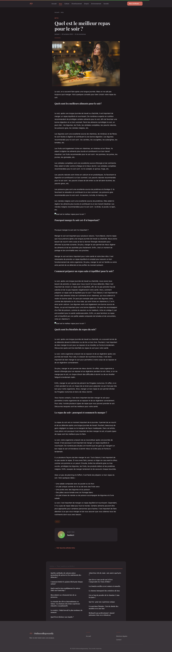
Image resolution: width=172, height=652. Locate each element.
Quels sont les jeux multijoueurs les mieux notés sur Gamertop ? (65, 589)
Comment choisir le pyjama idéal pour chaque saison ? (67, 583)
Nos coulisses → (135, 3)
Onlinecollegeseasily (44, 633)
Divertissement (77, 3)
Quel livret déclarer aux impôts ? (62, 617)
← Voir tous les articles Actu (65, 548)
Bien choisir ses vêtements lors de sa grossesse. (63, 596)
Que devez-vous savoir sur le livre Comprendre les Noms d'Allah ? (101, 581)
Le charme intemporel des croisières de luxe (104, 591)
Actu (60, 3)
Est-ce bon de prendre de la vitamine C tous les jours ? (104, 596)
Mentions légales (121, 636)
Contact (118, 639)
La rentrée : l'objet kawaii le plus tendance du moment (66, 611)
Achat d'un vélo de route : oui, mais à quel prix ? (105, 574)
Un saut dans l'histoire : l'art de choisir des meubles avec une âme (103, 607)
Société (106, 3)
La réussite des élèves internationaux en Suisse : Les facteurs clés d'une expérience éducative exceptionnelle (65, 604)
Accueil (54, 3)
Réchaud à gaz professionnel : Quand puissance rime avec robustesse (101, 614)
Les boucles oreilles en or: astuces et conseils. (104, 586)
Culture (66, 3)
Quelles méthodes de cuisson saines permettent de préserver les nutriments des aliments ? (66, 575)
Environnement (96, 3)
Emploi (86, 3)
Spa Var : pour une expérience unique (102, 602)
